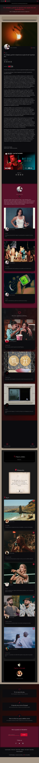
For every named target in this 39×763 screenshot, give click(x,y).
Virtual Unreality (11, 553)
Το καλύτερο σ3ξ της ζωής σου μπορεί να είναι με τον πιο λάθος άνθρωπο (19, 558)
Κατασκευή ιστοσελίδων (19, 754)
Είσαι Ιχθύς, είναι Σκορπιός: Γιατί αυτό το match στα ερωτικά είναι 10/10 (19, 379)
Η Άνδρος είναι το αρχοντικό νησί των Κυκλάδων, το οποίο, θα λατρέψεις (19, 527)
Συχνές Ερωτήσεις (8, 749)
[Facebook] (5, 62)
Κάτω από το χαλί (8, 557)
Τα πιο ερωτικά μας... (19, 692)
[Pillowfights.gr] (5, 1)
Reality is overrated (9, 621)
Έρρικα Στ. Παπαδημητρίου (13, 649)
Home (10, 11)
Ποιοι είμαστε (27, 749)
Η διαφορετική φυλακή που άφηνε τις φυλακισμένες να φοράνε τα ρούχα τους (19, 236)
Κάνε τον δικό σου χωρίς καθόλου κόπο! (19, 718)
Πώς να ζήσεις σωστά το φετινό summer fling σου (14, 347)
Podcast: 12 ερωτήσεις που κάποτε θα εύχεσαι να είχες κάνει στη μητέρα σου (19, 655)
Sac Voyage (7, 266)
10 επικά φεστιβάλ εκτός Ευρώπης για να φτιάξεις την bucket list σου (18, 268)
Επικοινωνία (13, 749)
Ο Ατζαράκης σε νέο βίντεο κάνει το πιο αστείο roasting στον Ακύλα (18, 623)
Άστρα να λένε (8, 377)
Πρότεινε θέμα (18, 749)
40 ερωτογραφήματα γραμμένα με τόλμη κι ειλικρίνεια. (19, 693)
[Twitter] (7, 62)
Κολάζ (7, 409)
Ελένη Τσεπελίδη (13, 47)
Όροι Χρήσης (32, 749)
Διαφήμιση (22, 749)
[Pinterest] (9, 62)
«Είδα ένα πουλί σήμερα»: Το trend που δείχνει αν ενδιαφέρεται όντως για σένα (19, 412)
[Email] (11, 62)
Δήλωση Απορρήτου (19, 751)
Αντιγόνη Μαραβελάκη (12, 341)
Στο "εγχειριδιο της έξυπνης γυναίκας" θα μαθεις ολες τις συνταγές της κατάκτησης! (19, 720)
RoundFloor (28, 754)
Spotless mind (8, 345)
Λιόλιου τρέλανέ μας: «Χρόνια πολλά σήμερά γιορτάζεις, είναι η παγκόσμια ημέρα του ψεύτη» (19, 591)
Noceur (6, 52)
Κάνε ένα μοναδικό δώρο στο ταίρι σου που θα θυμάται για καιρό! (19, 707)
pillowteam (11, 584)
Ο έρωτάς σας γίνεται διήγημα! (19, 705)
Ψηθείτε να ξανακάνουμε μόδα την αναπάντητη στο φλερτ (16, 300)
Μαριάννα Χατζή (11, 521)
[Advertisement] (19, 432)
